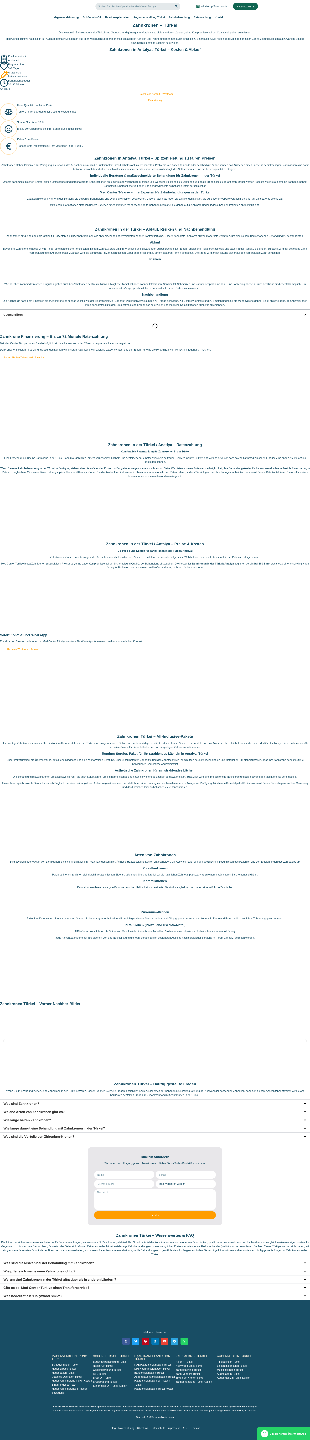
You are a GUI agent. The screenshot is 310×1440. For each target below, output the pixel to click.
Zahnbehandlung (179, 17)
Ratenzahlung (202, 17)
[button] (305, 314)
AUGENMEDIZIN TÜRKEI (234, 1356)
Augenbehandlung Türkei (149, 17)
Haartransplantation (117, 17)
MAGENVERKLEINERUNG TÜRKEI (69, 1357)
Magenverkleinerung (66, 17)
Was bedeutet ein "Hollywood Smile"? (32, 1296)
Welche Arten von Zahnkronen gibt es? (34, 1112)
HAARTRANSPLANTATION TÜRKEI (152, 1357)
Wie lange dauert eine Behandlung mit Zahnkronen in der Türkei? (54, 1128)
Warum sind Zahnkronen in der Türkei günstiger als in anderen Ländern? (59, 1279)
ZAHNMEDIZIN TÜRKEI (191, 1356)
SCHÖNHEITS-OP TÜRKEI (111, 1356)
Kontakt (219, 17)
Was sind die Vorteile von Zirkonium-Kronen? (38, 1137)
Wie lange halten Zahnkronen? (27, 1120)
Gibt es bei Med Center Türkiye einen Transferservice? (46, 1288)
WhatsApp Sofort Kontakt (215, 6)
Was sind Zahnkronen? (21, 1104)
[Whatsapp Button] (198, 6)
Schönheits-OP (92, 17)
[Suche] (176, 6)
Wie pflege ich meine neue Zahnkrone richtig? (39, 1271)
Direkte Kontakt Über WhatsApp (288, 1433)
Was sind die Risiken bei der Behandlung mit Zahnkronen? (48, 1263)
